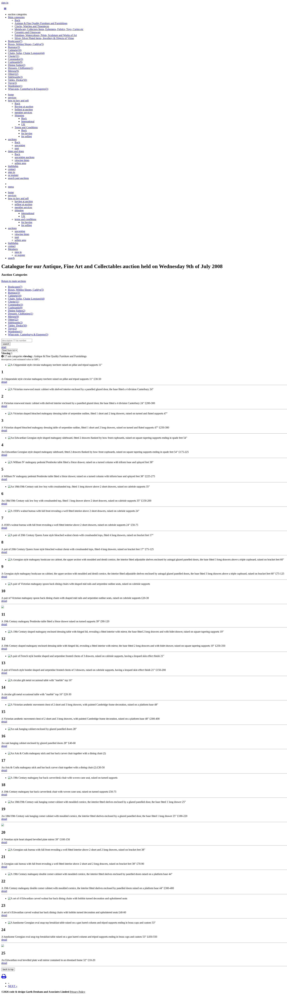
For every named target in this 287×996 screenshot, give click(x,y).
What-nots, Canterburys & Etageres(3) (28, 89)
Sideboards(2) (15, 77)
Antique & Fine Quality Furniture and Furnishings (41, 23)
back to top (8, 969)
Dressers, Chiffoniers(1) (20, 68)
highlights (13, 166)
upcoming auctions (24, 157)
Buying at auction (24, 106)
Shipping (19, 115)
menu (11, 186)
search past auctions (18, 178)
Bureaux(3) (14, 47)
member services (23, 112)
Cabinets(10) (14, 50)
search (11, 258)
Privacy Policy (77, 991)
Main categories (16, 17)
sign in (4, 2)
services (12, 97)
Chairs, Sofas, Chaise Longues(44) (26, 53)
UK (23, 124)
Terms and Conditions (26, 127)
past (17, 148)
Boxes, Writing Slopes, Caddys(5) (26, 44)
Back (17, 20)
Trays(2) (12, 83)
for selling (26, 136)
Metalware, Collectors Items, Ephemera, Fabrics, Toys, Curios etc (49, 29)
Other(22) (13, 74)
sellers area (20, 163)
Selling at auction (24, 109)
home (11, 94)
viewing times (22, 160)
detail (4, 382)
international (27, 213)
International (27, 121)
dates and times (16, 151)
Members (13, 249)
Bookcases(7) (15, 41)
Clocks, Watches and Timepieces (32, 26)
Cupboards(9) (15, 62)
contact (11, 169)
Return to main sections (13, 281)
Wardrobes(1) (15, 86)
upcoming (20, 145)
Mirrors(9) (13, 71)
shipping (19, 210)
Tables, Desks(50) (17, 80)
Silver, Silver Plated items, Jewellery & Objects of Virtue (44, 38)
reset (3, 347)
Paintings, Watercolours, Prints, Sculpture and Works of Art (46, 35)
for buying (26, 133)
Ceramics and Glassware (28, 32)
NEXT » (12, 986)
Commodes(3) (15, 59)
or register (13, 175)
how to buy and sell (18, 100)
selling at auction (23, 204)
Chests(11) (13, 56)
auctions (12, 139)
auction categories (17, 14)
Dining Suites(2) (16, 65)
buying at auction (24, 201)
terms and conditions (25, 219)
